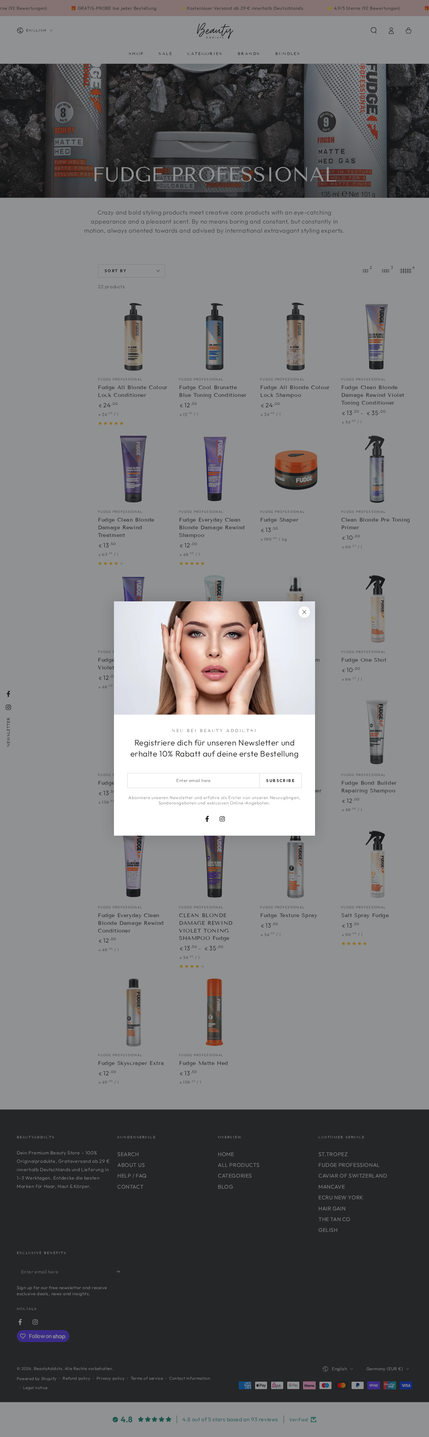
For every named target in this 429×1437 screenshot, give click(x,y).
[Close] (304, 612)
